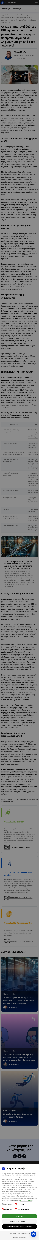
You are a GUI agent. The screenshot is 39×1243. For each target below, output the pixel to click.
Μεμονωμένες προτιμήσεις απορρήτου (19, 1226)
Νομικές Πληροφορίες (19, 1237)
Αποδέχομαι (19, 1216)
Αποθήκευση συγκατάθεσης (19, 1221)
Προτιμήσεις (12, 1233)
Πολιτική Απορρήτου (24, 1233)
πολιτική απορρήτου (26, 1200)
